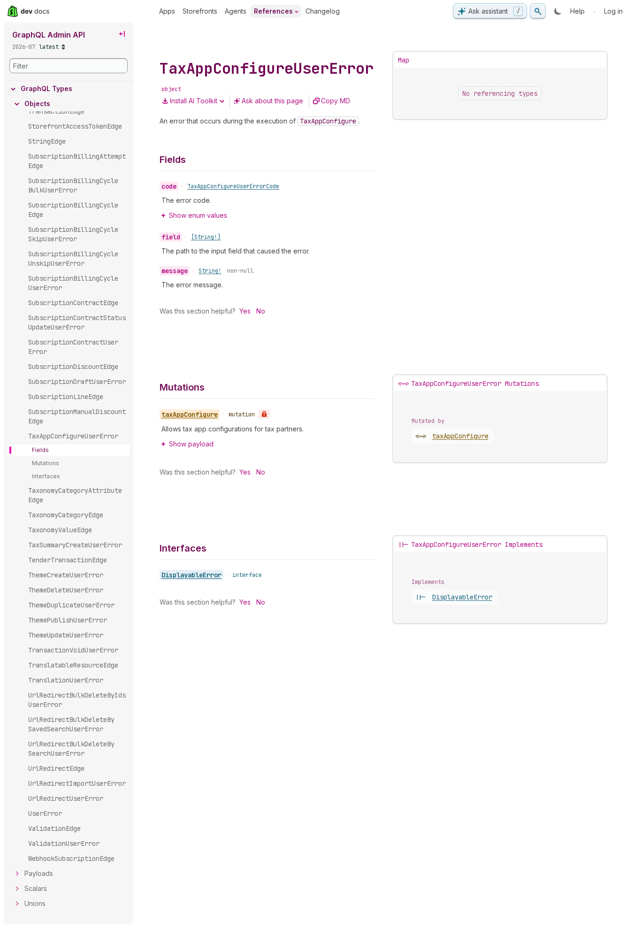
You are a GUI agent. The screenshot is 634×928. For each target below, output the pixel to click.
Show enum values (198, 215)
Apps (167, 11)
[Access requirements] (264, 414)
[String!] (206, 237)
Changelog (323, 11)
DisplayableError (191, 575)
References (273, 11)
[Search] (538, 11)
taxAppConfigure (460, 436)
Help (577, 11)
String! (210, 271)
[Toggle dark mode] (558, 11)
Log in (613, 11)
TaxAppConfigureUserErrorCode (233, 186)
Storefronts (200, 11)
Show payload (191, 444)
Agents (235, 11)
